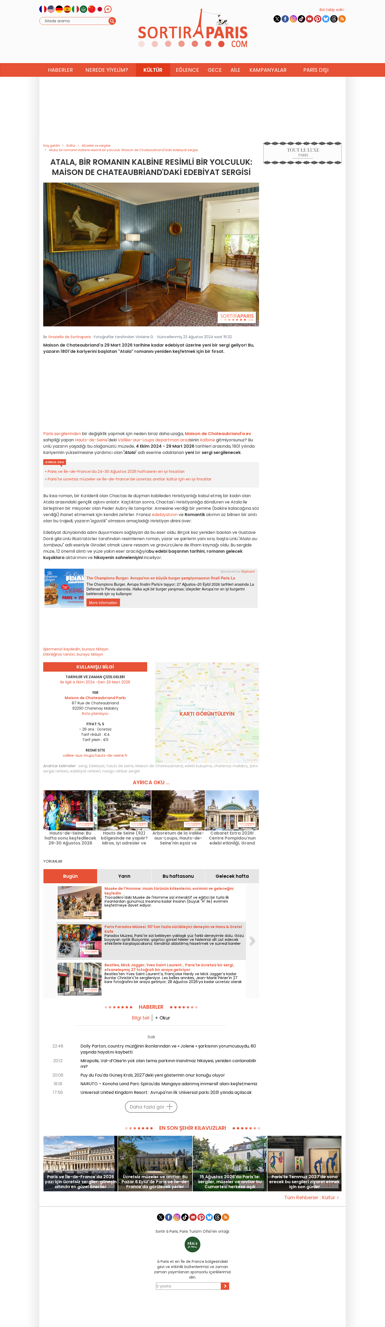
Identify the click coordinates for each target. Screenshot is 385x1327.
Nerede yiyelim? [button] (106, 70)
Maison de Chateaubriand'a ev (218, 434)
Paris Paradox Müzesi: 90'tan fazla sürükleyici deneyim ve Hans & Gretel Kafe (173, 929)
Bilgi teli (140, 1018)
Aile (235, 70)
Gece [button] (215, 70)
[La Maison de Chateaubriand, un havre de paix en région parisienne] (151, 254)
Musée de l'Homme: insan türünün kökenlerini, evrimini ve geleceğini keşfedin (169, 891)
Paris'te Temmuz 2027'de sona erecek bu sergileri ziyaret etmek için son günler (304, 1181)
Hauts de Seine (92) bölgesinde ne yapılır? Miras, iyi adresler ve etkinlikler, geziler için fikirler (124, 838)
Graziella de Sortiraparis (69, 336)
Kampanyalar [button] (268, 70)
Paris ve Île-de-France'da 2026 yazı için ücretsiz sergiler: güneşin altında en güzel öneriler (81, 1181)
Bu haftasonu (178, 876)
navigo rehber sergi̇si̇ (121, 771)
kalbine (207, 440)
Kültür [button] (153, 70)
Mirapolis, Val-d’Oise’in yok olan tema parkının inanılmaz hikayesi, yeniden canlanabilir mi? (168, 1064)
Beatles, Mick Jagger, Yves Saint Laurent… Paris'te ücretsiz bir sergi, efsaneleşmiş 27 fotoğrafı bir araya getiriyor (169, 967)
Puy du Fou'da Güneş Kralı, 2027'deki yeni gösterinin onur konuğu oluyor (152, 1075)
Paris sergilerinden (62, 434)
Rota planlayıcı (95, 713)
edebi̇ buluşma (198, 766)
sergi (83, 766)
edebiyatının (165, 515)
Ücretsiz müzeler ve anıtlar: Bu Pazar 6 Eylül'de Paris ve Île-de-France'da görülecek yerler (155, 1181)
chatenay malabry (231, 766)
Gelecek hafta (232, 876)
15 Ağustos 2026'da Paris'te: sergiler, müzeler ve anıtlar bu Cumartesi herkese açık (230, 1181)
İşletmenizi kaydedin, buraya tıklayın (75, 649)
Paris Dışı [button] (315, 70)
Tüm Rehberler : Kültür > (311, 1197)
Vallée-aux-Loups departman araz (153, 440)
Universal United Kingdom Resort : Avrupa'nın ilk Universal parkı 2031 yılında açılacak (166, 1092)
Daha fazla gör (147, 1107)
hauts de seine (120, 766)
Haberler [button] (60, 70)
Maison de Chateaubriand (159, 766)
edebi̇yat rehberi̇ (85, 771)
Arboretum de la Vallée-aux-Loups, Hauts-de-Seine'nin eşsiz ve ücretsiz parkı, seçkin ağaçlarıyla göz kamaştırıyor (178, 838)
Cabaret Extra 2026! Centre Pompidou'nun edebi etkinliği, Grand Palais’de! (232, 838)
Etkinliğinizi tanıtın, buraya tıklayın (73, 654)
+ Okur (162, 1018)
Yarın (124, 876)
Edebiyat (97, 766)
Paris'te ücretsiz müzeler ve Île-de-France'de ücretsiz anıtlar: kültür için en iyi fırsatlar (129, 479)
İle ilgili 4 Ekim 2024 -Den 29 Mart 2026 (95, 682)
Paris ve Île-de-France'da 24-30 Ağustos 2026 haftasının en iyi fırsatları (116, 471)
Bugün (70, 876)
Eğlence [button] (187, 70)
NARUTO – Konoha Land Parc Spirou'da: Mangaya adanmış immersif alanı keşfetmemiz (168, 1084)
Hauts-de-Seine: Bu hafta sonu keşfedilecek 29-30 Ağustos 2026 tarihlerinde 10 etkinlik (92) (70, 838)
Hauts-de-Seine (91, 440)
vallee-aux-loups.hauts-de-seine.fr (95, 755)
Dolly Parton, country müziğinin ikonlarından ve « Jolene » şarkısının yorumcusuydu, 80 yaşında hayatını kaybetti (168, 1049)
